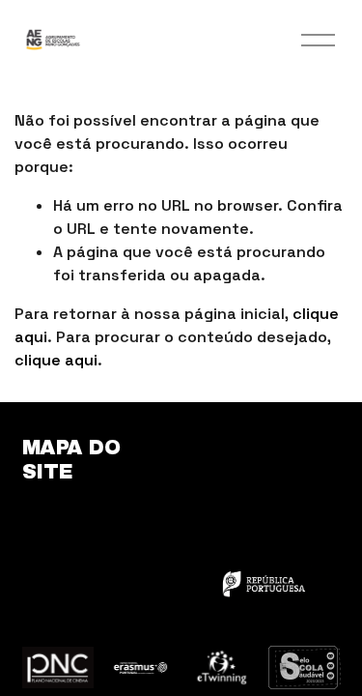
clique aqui (55, 360)
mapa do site (71, 459)
